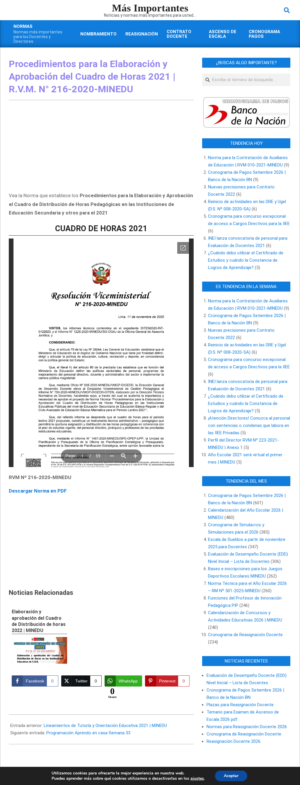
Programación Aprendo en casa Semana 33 (88, 732)
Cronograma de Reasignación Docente (245, 634)
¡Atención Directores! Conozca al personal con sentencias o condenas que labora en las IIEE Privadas (249, 425)
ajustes (197, 778)
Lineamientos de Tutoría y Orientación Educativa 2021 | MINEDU (105, 725)
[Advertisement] (101, 147)
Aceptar (231, 776)
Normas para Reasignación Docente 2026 (247, 726)
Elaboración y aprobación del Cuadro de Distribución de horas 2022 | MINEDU (39, 621)
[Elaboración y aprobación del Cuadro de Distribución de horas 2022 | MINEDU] (39, 650)
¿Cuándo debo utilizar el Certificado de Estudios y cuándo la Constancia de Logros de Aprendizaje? (245, 260)
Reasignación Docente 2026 (233, 741)
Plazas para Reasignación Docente (240, 704)
